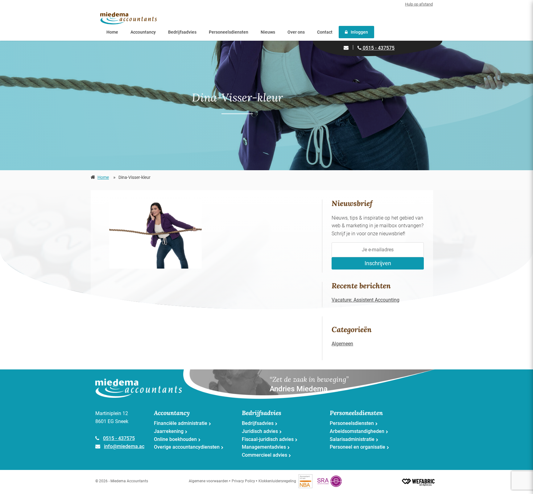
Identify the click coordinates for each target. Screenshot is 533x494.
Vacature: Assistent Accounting (365, 300)
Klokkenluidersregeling (277, 481)
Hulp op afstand (419, 4)
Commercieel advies (264, 455)
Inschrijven (378, 263)
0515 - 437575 (378, 48)
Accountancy (143, 32)
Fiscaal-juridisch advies (268, 439)
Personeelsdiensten (228, 32)
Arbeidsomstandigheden (357, 431)
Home (112, 32)
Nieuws (268, 32)
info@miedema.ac (124, 446)
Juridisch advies (260, 431)
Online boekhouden (175, 439)
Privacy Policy (243, 481)
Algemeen (342, 344)
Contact (325, 32)
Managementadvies (264, 447)
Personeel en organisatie (357, 447)
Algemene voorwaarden (208, 481)
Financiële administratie (180, 423)
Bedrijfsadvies (182, 32)
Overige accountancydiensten (187, 447)
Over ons (296, 32)
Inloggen (359, 32)
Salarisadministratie (352, 439)
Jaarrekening (169, 431)
